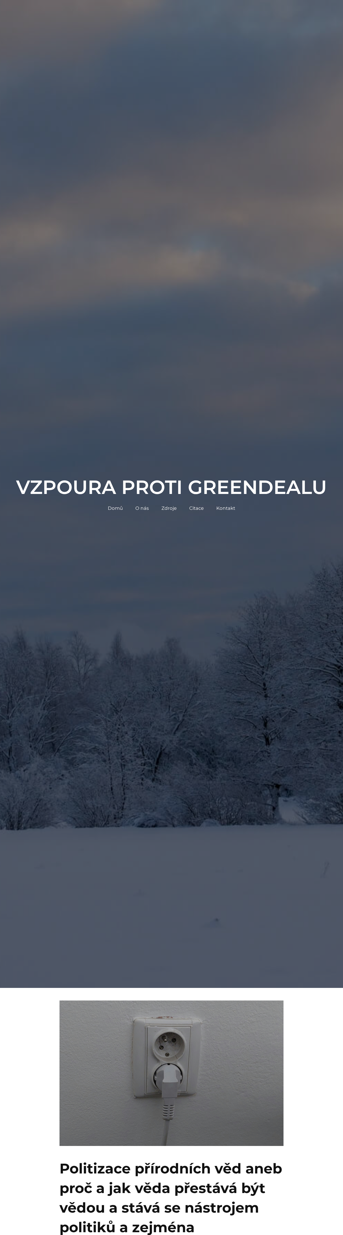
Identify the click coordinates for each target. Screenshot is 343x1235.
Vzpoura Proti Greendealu (171, 487)
